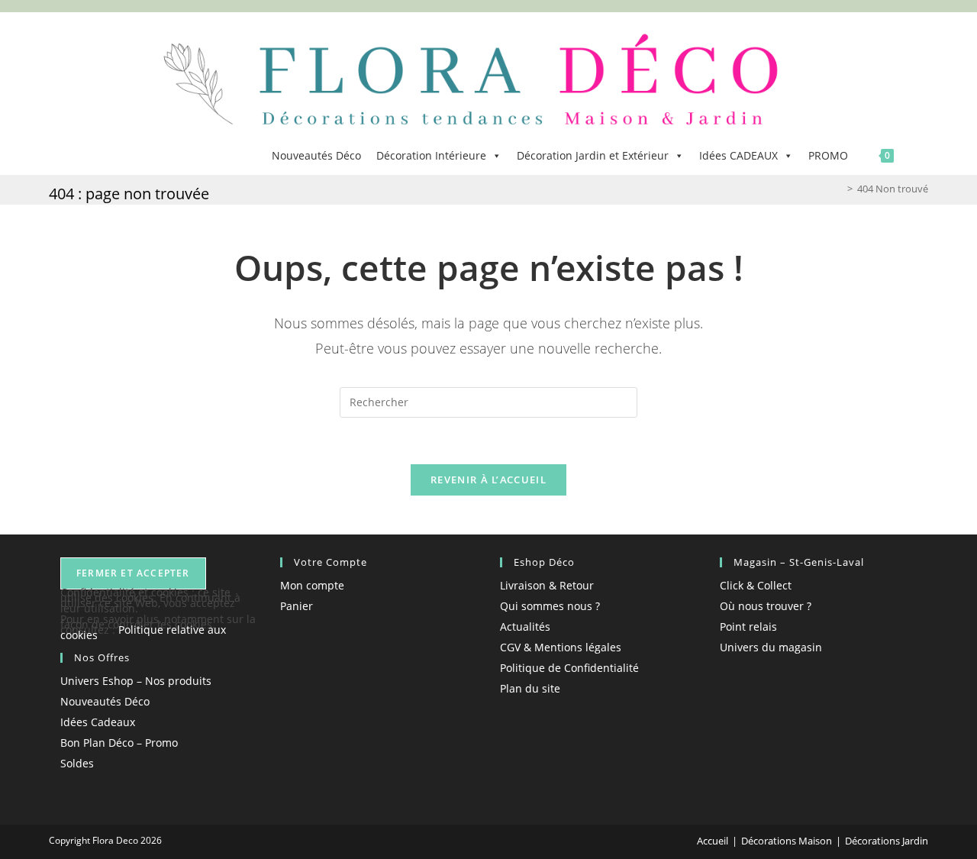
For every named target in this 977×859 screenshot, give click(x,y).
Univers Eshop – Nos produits (135, 680)
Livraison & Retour (547, 585)
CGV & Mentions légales (560, 647)
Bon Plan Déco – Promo (119, 742)
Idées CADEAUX (738, 155)
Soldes (77, 763)
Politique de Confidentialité (569, 667)
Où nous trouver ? (765, 606)
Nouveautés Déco (316, 155)
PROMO (828, 155)
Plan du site (530, 688)
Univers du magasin (771, 647)
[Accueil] (839, 188)
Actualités (525, 626)
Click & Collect (756, 585)
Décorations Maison (786, 841)
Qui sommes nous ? (550, 606)
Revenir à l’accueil (488, 479)
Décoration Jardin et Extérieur (593, 155)
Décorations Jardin (886, 841)
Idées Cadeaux (97, 722)
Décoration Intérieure (431, 155)
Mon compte (312, 585)
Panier (296, 606)
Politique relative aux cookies (143, 632)
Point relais (748, 626)
